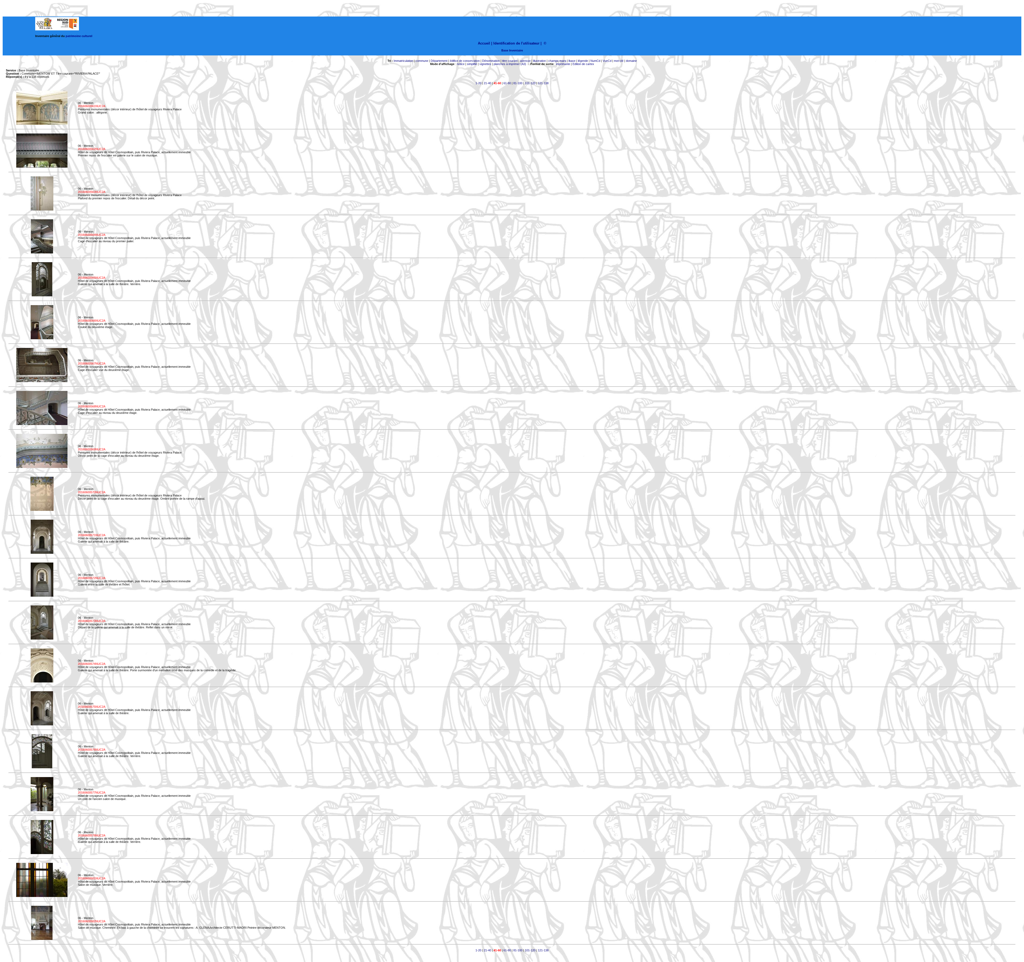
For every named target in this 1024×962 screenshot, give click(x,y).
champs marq (557, 60)
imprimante (563, 64)
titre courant (510, 60)
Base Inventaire (512, 50)
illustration (539, 60)
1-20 (478, 83)
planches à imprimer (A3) (510, 64)
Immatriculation (403, 60)
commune (421, 60)
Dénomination (491, 60)
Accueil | (485, 43)
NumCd (595, 60)
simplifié (472, 64)
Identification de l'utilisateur (516, 43)
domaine (631, 60)
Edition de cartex (583, 64)
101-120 (530, 83)
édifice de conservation (465, 60)
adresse (525, 60)
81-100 (517, 83)
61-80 (507, 83)
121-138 (543, 83)
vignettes (485, 64)
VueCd (607, 60)
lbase (572, 60)
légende (583, 60)
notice (461, 64)
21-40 (487, 83)
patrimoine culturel (79, 36)
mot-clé (618, 60)
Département (439, 60)
